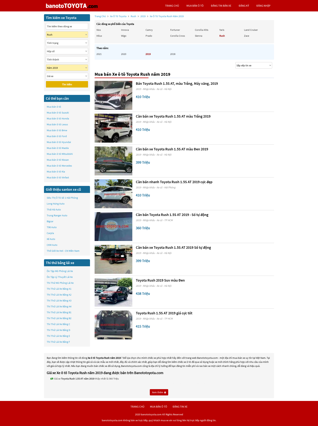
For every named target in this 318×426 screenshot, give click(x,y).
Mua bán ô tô (54, 106)
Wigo (123, 35)
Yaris (221, 30)
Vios (98, 30)
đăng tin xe (180, 406)
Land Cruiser (251, 30)
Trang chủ (100, 16)
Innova (125, 30)
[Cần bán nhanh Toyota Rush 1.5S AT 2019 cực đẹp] (113, 193)
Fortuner (175, 30)
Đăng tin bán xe (221, 5)
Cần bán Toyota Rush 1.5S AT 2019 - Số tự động (172, 214)
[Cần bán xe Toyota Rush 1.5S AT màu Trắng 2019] (113, 128)
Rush (134, 16)
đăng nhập (263, 5)
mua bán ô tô (195, 5)
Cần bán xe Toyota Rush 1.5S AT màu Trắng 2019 (173, 116)
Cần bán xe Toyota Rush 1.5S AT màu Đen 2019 (172, 149)
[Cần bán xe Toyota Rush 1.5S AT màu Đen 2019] (113, 160)
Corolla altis (201, 30)
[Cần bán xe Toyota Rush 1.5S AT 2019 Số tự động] (113, 259)
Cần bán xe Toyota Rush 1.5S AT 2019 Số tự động (173, 247)
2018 (172, 54)
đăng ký (244, 5)
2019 (162, 16)
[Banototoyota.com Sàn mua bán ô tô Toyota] (71, 5)
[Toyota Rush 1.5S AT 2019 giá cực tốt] (113, 324)
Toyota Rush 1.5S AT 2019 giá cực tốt (164, 313)
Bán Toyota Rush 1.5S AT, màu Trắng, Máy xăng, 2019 (177, 83)
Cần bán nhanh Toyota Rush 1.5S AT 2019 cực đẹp (174, 181)
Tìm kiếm (67, 84)
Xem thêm (158, 392)
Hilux (99, 35)
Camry (149, 30)
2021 (99, 54)
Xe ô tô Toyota (118, 16)
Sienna (198, 35)
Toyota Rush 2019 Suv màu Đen (160, 280)
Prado (149, 35)
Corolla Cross (177, 35)
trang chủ (172, 5)
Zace (246, 35)
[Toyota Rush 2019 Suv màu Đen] (113, 292)
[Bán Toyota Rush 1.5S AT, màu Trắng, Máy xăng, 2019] (113, 95)
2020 (123, 54)
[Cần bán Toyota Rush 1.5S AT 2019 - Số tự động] (113, 226)
